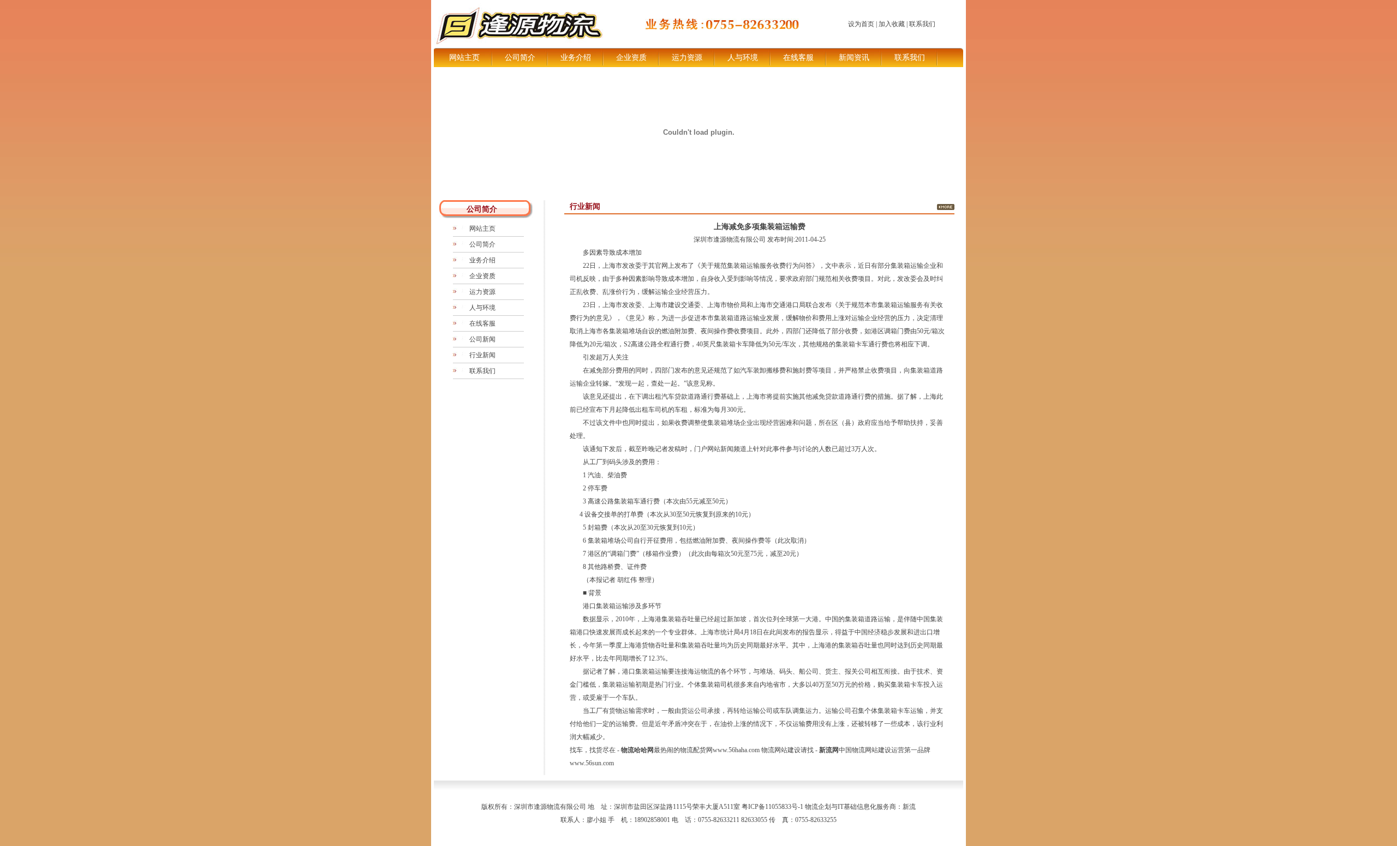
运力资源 (687, 57)
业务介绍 (575, 57)
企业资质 (631, 57)
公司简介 (520, 57)
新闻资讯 (854, 57)
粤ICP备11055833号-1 (772, 807)
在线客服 (798, 57)
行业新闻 (482, 355)
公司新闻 (482, 339)
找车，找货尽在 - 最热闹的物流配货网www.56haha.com (665, 750)
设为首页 (861, 24)
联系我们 (922, 24)
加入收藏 (892, 24)
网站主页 (464, 57)
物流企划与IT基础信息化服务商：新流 (860, 807)
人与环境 (742, 57)
